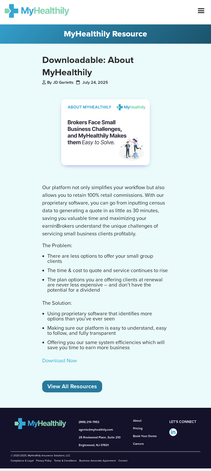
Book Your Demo (145, 436)
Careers (138, 444)
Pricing (138, 428)
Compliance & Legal (22, 460)
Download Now (59, 361)
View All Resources (72, 386)
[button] (201, 11)
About (137, 420)
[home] (34, 11)
